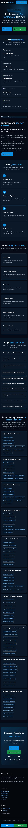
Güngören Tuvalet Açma (20, 529)
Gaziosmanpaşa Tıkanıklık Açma (10, 640)
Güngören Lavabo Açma (8, 526)
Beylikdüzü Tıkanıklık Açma (8, 609)
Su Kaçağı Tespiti (5, 791)
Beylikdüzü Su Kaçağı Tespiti (9, 602)
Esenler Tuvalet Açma (18, 500)
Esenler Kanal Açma (7, 503)
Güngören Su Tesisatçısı (8, 513)
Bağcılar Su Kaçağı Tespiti (8, 440)
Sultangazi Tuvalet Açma (8, 713)
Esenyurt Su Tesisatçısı (8, 462)
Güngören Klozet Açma (8, 529)
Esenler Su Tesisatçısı (7, 488)
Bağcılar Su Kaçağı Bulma (8, 443)
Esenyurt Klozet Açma (19, 475)
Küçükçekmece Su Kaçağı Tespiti (10, 666)
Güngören (7, 2)
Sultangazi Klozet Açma (8, 710)
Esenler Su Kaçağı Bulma (8, 494)
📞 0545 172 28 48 (21, 2)
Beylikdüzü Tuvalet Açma (8, 618)
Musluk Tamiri (4, 797)
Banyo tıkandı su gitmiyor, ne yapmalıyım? (14, 372)
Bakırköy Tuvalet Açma (8, 589)
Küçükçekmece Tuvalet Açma (9, 681)
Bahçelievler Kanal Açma (8, 564)
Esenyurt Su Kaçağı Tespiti (8, 465)
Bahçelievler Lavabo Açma (8, 554)
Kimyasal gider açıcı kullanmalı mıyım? (13, 352)
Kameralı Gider (4, 795)
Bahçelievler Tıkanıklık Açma (9, 551)
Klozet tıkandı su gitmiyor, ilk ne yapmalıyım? (11, 359)
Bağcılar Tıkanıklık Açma (8, 446)
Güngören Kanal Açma (8, 532)
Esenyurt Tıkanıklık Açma (8, 472)
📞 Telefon (7, 825)
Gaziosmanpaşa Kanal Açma (9, 653)
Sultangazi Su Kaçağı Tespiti (9, 698)
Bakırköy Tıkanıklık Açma (8, 583)
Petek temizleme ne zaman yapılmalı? (12, 401)
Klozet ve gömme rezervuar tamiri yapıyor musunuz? (13, 395)
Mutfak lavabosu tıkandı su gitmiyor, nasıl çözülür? (13, 366)
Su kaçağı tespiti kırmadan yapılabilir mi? (13, 383)
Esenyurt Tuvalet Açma (8, 478)
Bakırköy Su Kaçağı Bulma (8, 580)
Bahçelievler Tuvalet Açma (8, 561)
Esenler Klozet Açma (7, 500)
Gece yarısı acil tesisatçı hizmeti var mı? (13, 388)
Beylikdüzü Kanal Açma (8, 621)
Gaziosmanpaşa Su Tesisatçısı (9, 631)
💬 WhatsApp (4, 810)
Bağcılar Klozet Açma (7, 449)
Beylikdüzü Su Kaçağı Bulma (9, 605)
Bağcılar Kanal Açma (7, 452)
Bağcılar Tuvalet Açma (18, 449)
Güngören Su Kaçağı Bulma (9, 520)
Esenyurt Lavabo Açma (8, 475)
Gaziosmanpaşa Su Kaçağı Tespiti (10, 634)
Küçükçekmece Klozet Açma (9, 678)
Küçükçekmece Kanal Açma (9, 685)
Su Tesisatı (3, 799)
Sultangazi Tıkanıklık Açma (8, 704)
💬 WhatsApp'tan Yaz (19, 29)
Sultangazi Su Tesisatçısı (8, 694)
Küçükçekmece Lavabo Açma (9, 675)
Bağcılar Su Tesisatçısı (8, 437)
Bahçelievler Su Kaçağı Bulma (9, 548)
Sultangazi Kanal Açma (8, 716)
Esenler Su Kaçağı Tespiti (8, 491)
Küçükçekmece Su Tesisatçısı (9, 663)
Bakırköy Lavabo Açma (8, 586)
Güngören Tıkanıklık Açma (8, 523)
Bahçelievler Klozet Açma (8, 558)
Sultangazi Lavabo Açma (8, 707)
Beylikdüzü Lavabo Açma (8, 612)
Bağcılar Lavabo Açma (20, 446)
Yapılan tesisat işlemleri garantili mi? (12, 406)
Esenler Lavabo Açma (19, 497)
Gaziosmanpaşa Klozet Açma (9, 647)
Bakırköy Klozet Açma (19, 586)
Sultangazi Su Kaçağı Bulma (9, 701)
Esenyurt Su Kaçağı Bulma (8, 469)
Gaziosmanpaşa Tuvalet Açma (9, 650)
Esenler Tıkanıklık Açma (8, 497)
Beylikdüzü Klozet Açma (8, 615)
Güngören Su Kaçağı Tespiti (9, 516)
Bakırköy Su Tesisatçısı (8, 574)
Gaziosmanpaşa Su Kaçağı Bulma (10, 637)
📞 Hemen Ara (6, 29)
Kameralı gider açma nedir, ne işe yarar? (13, 378)
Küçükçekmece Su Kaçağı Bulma (10, 669)
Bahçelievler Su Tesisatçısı (8, 542)
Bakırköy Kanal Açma (19, 589)
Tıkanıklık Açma (4, 793)
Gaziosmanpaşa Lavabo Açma (9, 643)
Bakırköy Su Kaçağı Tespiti (8, 577)
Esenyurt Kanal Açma (19, 478)
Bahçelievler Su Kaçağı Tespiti (9, 545)
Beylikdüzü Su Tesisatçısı (8, 599)
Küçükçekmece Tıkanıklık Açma (9, 672)
